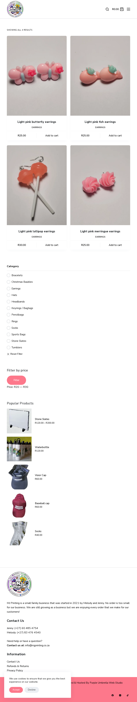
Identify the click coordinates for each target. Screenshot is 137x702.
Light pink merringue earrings (100, 231)
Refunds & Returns (18, 666)
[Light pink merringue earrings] (100, 185)
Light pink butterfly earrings (37, 122)
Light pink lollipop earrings (37, 231)
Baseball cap (42, 503)
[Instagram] (120, 695)
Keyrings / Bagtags (22, 308)
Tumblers (17, 347)
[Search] (107, 9)
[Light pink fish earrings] (100, 76)
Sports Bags (19, 334)
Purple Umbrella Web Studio (106, 682)
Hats (14, 295)
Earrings (37, 127)
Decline (32, 689)
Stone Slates (19, 341)
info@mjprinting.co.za (37, 645)
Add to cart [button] (51, 135)
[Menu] (128, 9)
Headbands (18, 301)
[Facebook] (112, 695)
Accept (16, 689)
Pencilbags (18, 314)
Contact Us (13, 662)
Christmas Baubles (22, 282)
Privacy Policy (15, 670)
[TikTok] (127, 695)
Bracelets (17, 275)
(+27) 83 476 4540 (29, 632)
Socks (15, 328)
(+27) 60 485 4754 (26, 628)
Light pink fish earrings (100, 122)
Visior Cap (40, 475)
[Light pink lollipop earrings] (37, 185)
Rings (15, 321)
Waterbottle (42, 447)
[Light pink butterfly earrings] (37, 76)
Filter (16, 380)
